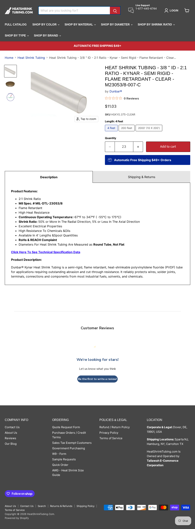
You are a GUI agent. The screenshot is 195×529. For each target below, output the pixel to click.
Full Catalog (16, 24)
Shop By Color (44, 24)
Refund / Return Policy (114, 427)
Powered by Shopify (17, 517)
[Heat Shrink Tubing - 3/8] (10, 71)
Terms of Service (110, 438)
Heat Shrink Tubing (31, 57)
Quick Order (60, 465)
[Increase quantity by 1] (138, 147)
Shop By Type (16, 35)
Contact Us (12, 427)
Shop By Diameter (115, 24)
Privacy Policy (108, 432)
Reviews (10, 438)
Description (49, 177)
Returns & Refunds (61, 506)
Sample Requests (64, 459)
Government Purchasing (68, 448)
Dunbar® (115, 91)
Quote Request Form (66, 427)
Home (9, 57)
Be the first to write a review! (97, 379)
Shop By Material (79, 24)
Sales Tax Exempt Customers (72, 443)
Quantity (110, 138)
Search (42, 506)
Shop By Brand (46, 35)
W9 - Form (59, 454)
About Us (11, 432)
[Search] (115, 10)
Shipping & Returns (141, 177)
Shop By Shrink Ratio (155, 24)
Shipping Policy (85, 506)
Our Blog (11, 443)
